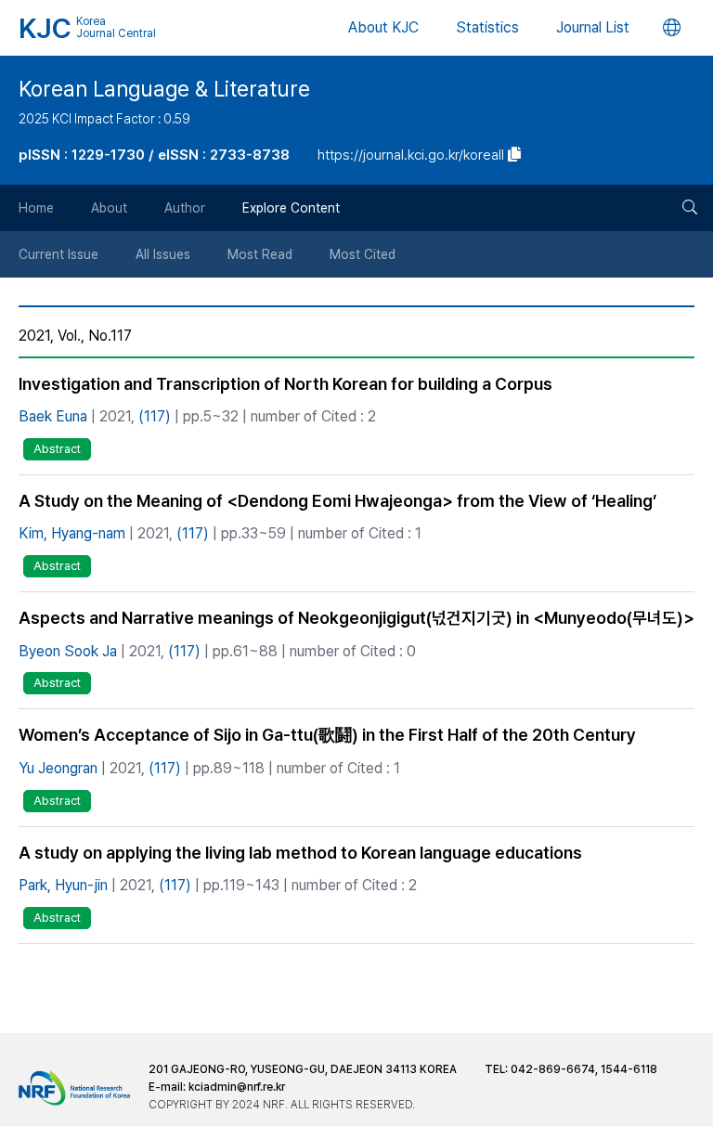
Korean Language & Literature (164, 89)
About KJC (383, 27)
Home (36, 208)
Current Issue (58, 254)
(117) (154, 416)
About (109, 208)
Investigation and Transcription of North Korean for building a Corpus (285, 384)
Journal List (592, 27)
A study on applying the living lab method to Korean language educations (300, 852)
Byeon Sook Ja (68, 651)
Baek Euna (53, 416)
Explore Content (291, 208)
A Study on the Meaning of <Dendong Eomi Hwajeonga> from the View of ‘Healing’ (337, 501)
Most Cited (362, 254)
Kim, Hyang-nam (72, 533)
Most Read (259, 254)
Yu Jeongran (58, 768)
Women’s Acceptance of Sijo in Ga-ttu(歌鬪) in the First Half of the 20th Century (327, 734)
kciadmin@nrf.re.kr (236, 1087)
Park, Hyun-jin (63, 885)
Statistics (487, 27)
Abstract (57, 449)
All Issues (163, 254)
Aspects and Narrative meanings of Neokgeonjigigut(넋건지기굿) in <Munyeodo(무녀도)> (356, 618)
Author (184, 208)
